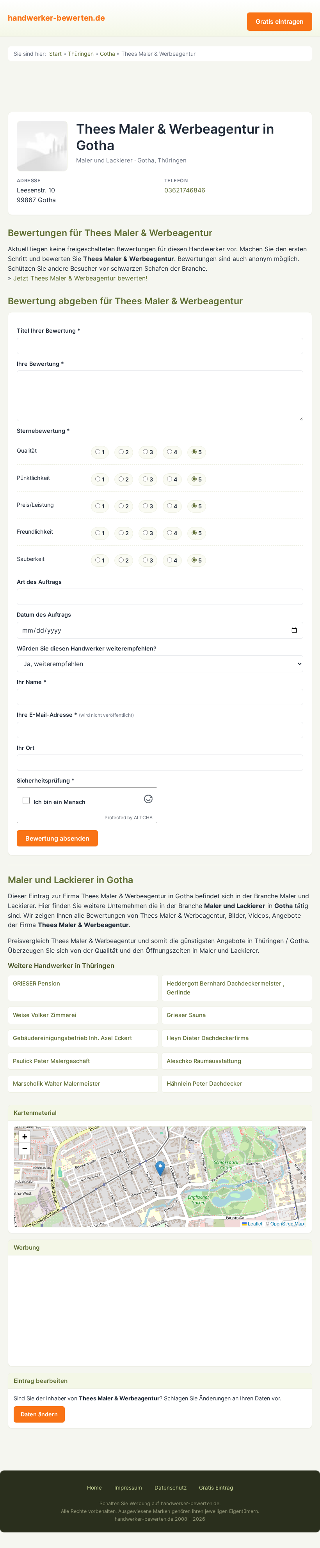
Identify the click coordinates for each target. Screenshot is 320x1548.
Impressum (128, 1488)
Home (94, 1488)
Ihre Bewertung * (40, 363)
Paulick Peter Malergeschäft (51, 1061)
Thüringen (81, 53)
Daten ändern (39, 1414)
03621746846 (184, 190)
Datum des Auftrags (44, 614)
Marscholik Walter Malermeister (56, 1083)
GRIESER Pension (36, 983)
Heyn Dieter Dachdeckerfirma (208, 1038)
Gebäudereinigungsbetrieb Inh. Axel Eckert (72, 1038)
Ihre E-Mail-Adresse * (75, 714)
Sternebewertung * (43, 430)
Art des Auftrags (39, 581)
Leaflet (254, 1223)
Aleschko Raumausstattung (204, 1061)
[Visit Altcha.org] (148, 801)
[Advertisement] (160, 85)
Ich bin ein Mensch (59, 802)
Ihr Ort (25, 747)
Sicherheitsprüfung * (46, 780)
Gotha (107, 53)
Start (55, 53)
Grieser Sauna (186, 1015)
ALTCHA (143, 817)
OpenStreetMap (287, 1223)
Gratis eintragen (280, 21)
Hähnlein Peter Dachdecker (204, 1083)
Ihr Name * (31, 682)
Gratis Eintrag (216, 1488)
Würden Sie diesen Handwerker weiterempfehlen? (86, 648)
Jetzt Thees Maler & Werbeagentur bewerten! (80, 278)
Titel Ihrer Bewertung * (48, 330)
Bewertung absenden (57, 838)
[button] (160, 1169)
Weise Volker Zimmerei (44, 1015)
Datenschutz (171, 1488)
